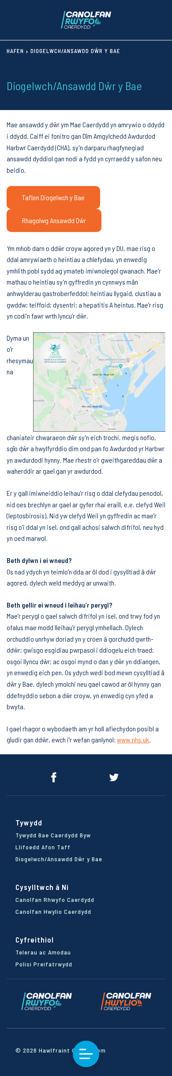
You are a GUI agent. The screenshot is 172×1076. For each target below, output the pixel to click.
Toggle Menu (86, 1054)
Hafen (15, 50)
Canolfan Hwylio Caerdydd (53, 911)
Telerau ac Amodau (43, 952)
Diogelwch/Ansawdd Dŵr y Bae (58, 859)
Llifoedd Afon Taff (43, 847)
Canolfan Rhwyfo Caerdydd (54, 899)
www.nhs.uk (133, 739)
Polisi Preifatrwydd (43, 964)
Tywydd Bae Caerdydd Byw (53, 835)
